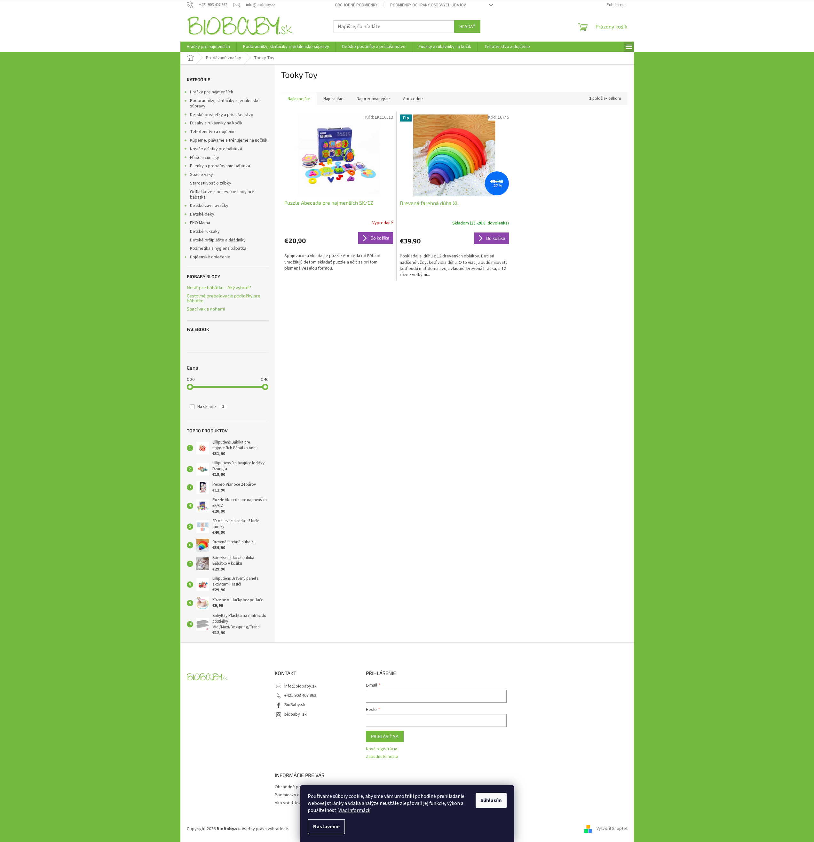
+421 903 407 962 (300, 695)
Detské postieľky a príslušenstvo (221, 115)
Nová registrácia (381, 749)
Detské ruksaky (205, 231)
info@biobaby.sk (300, 686)
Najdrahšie (333, 99)
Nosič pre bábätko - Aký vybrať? (219, 287)
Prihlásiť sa (385, 736)
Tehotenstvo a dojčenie (213, 132)
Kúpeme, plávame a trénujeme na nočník (228, 140)
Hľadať (467, 26)
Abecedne (413, 99)
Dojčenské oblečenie (210, 257)
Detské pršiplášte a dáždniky (218, 240)
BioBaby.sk (294, 705)
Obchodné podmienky (356, 5)
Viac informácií (354, 810)
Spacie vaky (201, 174)
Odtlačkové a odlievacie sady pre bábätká (222, 195)
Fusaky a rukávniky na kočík (216, 123)
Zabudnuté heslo (382, 757)
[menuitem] (208, 47)
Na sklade (210, 407)
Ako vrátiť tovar (290, 803)
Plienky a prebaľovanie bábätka (220, 166)
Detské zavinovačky (209, 205)
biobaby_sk (295, 714)
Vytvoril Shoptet (612, 829)
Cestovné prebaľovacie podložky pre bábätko (223, 298)
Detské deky (202, 214)
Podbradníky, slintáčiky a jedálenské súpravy (225, 103)
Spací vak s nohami (206, 308)
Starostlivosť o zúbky (210, 183)
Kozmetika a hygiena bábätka (218, 248)
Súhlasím (491, 800)
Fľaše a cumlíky (204, 157)
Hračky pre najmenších (211, 92)
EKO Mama (200, 223)
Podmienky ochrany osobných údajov (428, 5)
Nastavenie (326, 826)
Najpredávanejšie (373, 99)
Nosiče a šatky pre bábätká (216, 149)
